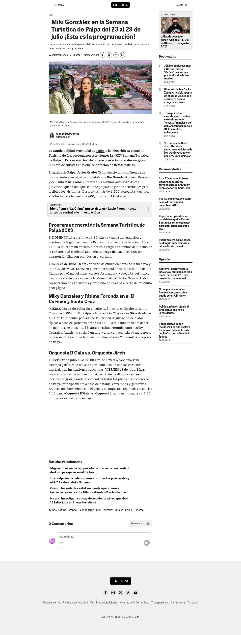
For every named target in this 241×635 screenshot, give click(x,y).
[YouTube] (135, 592)
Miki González (104, 510)
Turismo (139, 510)
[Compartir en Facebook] (102, 55)
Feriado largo (86, 510)
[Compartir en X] (109, 55)
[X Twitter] (120, 592)
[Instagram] (113, 592)
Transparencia (160, 602)
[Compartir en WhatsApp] (116, 55)
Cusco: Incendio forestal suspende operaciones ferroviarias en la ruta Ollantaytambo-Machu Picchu (88, 490)
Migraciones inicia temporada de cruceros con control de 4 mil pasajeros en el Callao (89, 470)
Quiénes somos (52, 602)
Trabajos (192, 602)
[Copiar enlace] (122, 55)
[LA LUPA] (120, 5)
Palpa (100, 150)
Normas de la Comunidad (134, 602)
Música (119, 510)
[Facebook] (105, 592)
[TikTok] (128, 592)
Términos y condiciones (103, 602)
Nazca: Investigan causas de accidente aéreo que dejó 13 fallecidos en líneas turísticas (89, 500)
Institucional (178, 602)
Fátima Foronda (67, 510)
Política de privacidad (75, 602)
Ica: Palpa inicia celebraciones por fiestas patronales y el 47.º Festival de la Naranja (89, 480)
